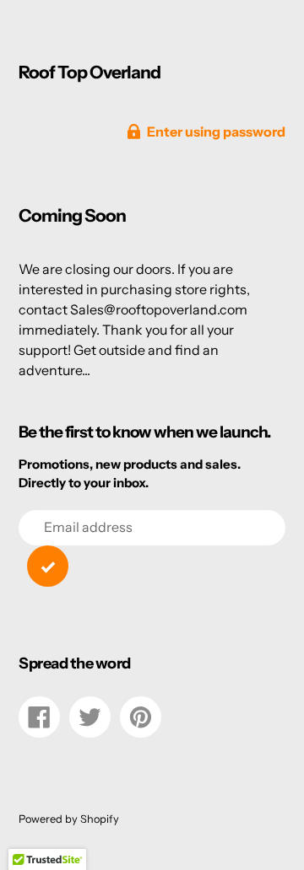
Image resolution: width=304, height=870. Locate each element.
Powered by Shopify (69, 819)
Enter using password (216, 131)
